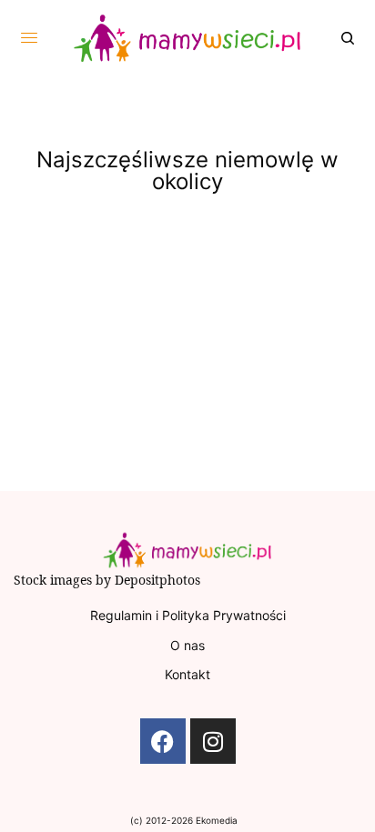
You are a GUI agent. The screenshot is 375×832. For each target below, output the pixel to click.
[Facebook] (163, 741)
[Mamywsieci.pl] (187, 38)
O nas (187, 645)
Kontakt (187, 674)
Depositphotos (157, 579)
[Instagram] (213, 741)
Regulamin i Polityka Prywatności (188, 615)
